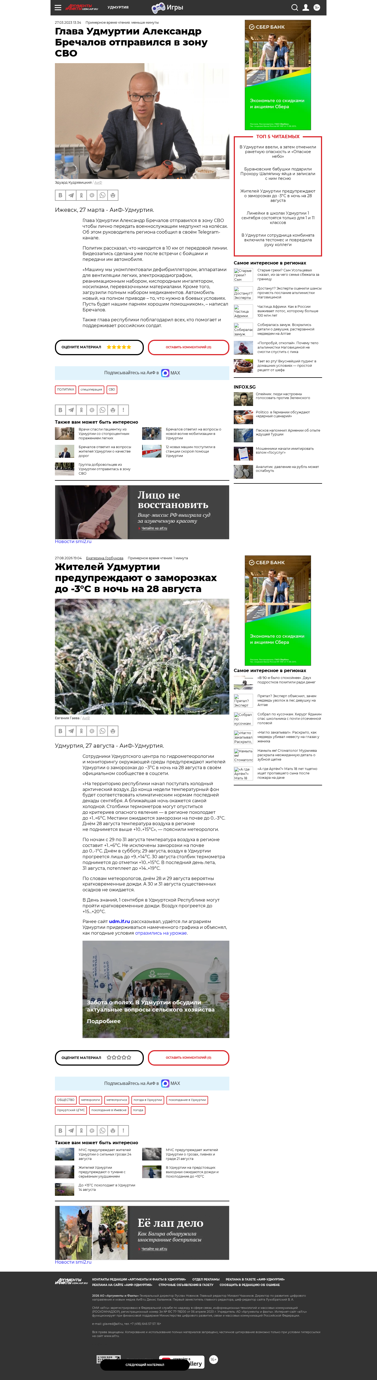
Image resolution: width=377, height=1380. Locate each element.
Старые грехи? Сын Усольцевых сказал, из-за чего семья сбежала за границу (288, 274)
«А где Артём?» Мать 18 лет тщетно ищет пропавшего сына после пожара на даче (287, 773)
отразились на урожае (161, 933)
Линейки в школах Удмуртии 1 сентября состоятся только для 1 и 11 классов (278, 218)
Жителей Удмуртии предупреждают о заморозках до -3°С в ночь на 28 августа (277, 196)
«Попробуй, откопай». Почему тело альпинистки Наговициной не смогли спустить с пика (287, 347)
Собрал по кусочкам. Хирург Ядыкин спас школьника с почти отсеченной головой (289, 718)
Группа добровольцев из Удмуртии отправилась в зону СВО (105, 468)
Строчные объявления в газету (186, 1285)
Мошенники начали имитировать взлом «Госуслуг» (285, 450)
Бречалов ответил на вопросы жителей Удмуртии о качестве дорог (105, 451)
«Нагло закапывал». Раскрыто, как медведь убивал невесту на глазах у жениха (288, 736)
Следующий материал (145, 1365)
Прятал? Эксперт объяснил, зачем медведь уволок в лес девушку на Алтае (286, 700)
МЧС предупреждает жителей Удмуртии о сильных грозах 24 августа (105, 1154)
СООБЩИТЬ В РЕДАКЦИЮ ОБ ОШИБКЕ (250, 1285)
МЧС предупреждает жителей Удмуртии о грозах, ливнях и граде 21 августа (192, 1154)
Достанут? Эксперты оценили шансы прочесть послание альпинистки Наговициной (289, 292)
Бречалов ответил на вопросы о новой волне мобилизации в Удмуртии (193, 433)
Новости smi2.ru (73, 541)
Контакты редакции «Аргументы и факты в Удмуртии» (139, 1279)
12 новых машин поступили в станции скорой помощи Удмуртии (190, 451)
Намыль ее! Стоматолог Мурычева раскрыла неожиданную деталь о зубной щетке (287, 754)
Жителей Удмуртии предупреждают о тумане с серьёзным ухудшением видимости (90, 1174)
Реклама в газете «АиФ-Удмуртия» (255, 1279)
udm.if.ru (119, 921)
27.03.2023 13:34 (68, 22)
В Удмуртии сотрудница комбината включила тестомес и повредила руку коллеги (277, 240)
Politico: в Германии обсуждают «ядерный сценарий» (283, 414)
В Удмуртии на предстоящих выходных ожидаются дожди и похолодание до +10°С (192, 1171)
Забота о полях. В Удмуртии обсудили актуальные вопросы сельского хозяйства (151, 1006)
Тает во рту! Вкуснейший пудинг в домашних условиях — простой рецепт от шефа (286, 365)
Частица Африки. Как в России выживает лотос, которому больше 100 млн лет (287, 310)
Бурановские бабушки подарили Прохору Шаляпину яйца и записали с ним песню (277, 174)
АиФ (98, 182)
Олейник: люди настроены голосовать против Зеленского (283, 396)
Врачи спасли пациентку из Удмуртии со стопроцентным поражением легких (104, 433)
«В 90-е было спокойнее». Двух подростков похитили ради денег (286, 680)
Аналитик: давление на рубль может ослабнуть (287, 469)
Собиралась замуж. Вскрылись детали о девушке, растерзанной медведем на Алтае (285, 329)
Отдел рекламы (205, 1279)
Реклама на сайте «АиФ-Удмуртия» (122, 1285)
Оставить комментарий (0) (188, 347)
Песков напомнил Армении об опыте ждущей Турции (288, 432)
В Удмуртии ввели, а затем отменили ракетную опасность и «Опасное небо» (278, 152)
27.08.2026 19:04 (68, 558)
